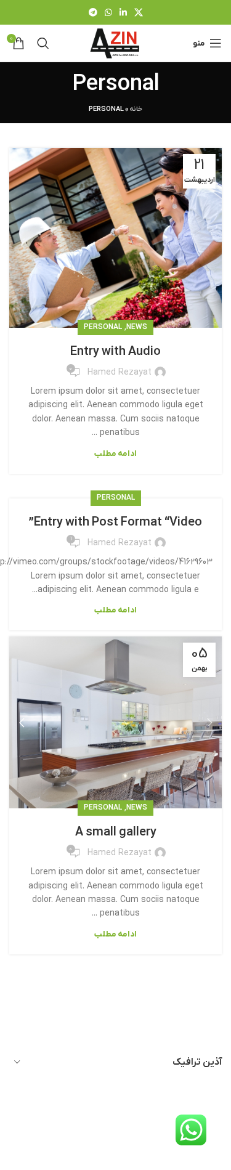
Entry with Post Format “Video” (115, 522)
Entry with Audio (115, 352)
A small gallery (115, 832)
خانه (135, 109)
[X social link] (139, 12)
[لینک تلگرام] (93, 12)
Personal (103, 327)
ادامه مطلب (115, 454)
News (136, 327)
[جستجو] (43, 43)
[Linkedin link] (123, 12)
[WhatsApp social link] (108, 12)
